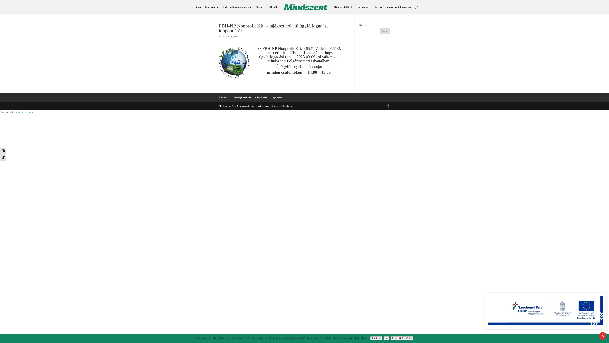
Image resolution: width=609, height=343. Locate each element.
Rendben (376, 338)
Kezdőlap (196, 7)
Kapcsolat (210, 7)
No (386, 338)
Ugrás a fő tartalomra (23, 112)
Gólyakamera (364, 7)
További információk (402, 338)
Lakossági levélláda (241, 97)
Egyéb (234, 36)
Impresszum (277, 97)
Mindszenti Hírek (343, 7)
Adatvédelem (261, 97)
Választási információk (399, 7)
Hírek (259, 7)
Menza (379, 7)
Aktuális (273, 7)
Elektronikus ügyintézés (236, 7)
